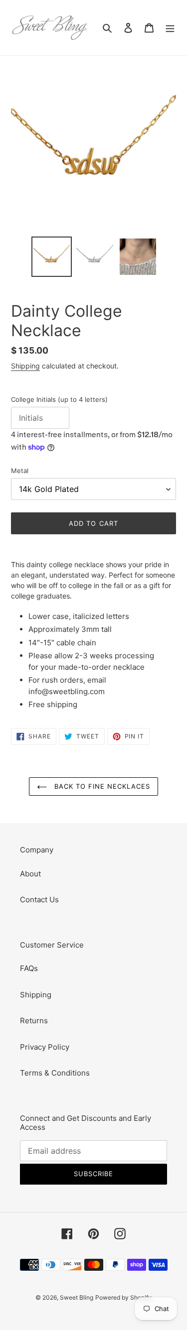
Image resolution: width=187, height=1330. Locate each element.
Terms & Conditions (55, 1073)
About (30, 873)
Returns (34, 1020)
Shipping (25, 366)
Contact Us (39, 899)
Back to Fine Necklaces (101, 786)
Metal (19, 471)
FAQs (29, 968)
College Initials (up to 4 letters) (59, 399)
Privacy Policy (44, 1047)
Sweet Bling (76, 1297)
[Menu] (170, 27)
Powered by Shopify (123, 1297)
